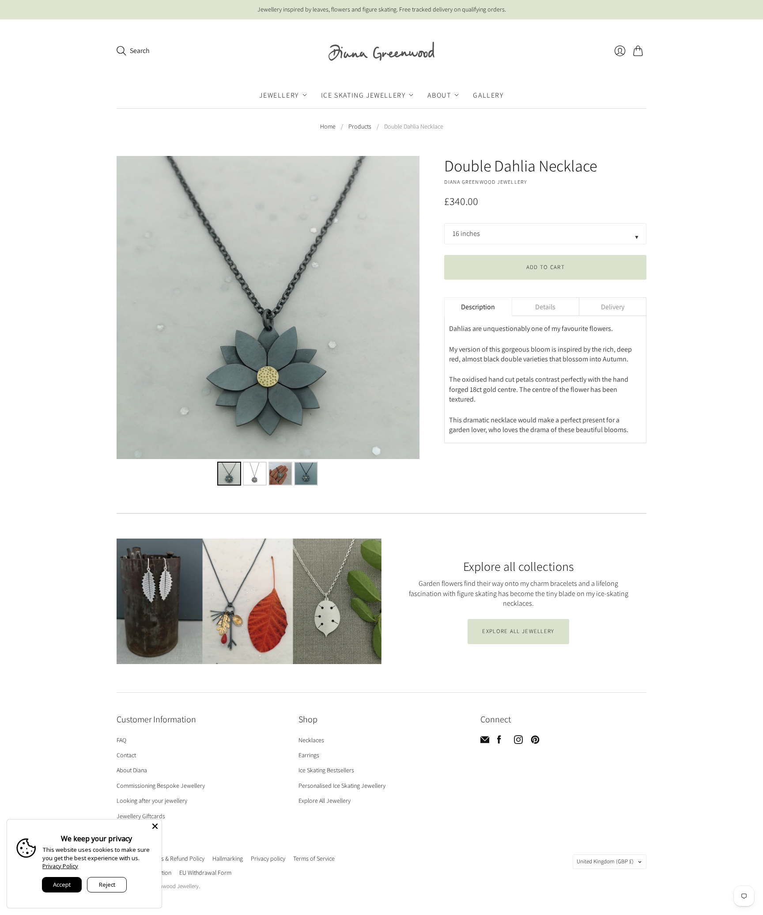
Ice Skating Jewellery (363, 94)
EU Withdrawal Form (205, 873)
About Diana (132, 770)
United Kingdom (605, 861)
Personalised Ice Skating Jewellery (341, 786)
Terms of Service (314, 858)
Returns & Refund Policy (174, 858)
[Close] (155, 826)
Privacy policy (268, 858)
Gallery (488, 94)
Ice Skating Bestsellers (326, 770)
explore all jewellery (518, 631)
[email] (484, 741)
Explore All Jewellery (324, 801)
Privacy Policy (60, 866)
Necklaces (311, 740)
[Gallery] (268, 322)
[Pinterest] (535, 741)
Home (328, 126)
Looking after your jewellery (152, 801)
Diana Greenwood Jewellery (485, 181)
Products (359, 126)
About (439, 94)
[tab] (478, 306)
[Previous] (129, 307)
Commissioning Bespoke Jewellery (161, 786)
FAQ (121, 740)
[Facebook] (499, 741)
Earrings (308, 755)
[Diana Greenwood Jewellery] (381, 51)
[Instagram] (518, 741)
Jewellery (278, 94)
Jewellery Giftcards (141, 816)
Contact (126, 755)
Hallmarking (227, 858)
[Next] (406, 307)
